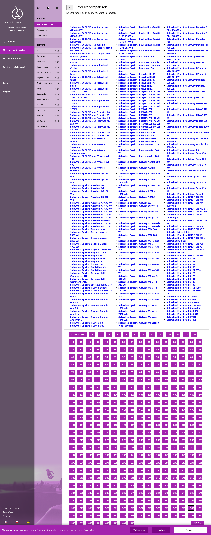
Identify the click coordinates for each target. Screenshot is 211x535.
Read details (89, 530)
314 (175, 477)
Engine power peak (48, 83)
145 (98, 402)
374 (141, 508)
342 (141, 492)
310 (141, 477)
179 (115, 417)
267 (183, 455)
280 (158, 462)
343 (149, 492)
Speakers (48, 115)
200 (158, 424)
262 (141, 455)
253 (200, 447)
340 (124, 492)
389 (132, 515)
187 (183, 417)
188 (192, 417)
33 (98, 349)
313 (166, 477)
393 (166, 515)
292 (124, 470)
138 (175, 394)
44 (191, 349)
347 (183, 492)
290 (107, 470)
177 (98, 417)
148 (124, 402)
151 (149, 402)
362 (175, 500)
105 (166, 379)
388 (124, 515)
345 (166, 492)
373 (132, 508)
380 (192, 508)
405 (132, 523)
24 (157, 341)
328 (158, 485)
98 (106, 379)
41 (166, 349)
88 (157, 372)
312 (158, 477)
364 (192, 500)
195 (115, 424)
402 (107, 523)
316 (192, 477)
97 (98, 379)
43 (183, 349)
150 (141, 402)
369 (98, 508)
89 (166, 372)
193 (98, 424)
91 (183, 372)
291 (115, 470)
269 (200, 455)
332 (192, 485)
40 (157, 349)
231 (149, 440)
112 (90, 387)
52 (123, 357)
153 (166, 402)
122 (175, 387)
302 (73, 477)
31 (81, 349)
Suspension (48, 94)
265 (166, 455)
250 (175, 447)
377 (166, 508)
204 (192, 424)
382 (73, 515)
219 (183, 432)
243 (115, 447)
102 (141, 379)
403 (115, 523)
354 (107, 500)
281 (166, 462)
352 (90, 500)
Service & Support (16, 66)
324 (124, 485)
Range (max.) (48, 67)
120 (158, 387)
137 (166, 394)
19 (115, 341)
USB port (48, 121)
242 (107, 447)
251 (183, 447)
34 (106, 349)
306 (107, 477)
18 (106, 341)
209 (98, 432)
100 (124, 379)
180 (124, 417)
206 (73, 432)
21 (132, 341)
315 (183, 477)
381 (200, 508)
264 (158, 455)
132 (124, 394)
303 (81, 477)
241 (98, 447)
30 (72, 349)
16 (89, 341)
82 (106, 372)
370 (107, 508)
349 (200, 492)
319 (81, 485)
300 (192, 470)
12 (186, 334)
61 (200, 357)
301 (200, 470)
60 (191, 357)
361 (166, 500)
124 (192, 387)
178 (107, 417)
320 (90, 485)
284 (192, 462)
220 (192, 432)
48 (89, 357)
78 (72, 372)
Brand (48, 50)
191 (81, 424)
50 (106, 357)
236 (192, 440)
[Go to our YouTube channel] (57, 8)
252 (192, 447)
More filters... (43, 126)
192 (90, 424)
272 (90, 462)
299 (183, 470)
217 (166, 432)
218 (175, 432)
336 (90, 492)
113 (98, 387)
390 (141, 515)
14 (72, 341)
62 (72, 364)
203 (183, 424)
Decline (161, 530)
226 (107, 440)
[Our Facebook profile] (48, 8)
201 (166, 424)
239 (81, 447)
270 (73, 462)
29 (200, 341)
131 (115, 394)
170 (175, 409)
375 (149, 508)
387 (115, 515)
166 (141, 409)
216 (158, 432)
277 (132, 462)
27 (183, 341)
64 (89, 364)
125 (200, 387)
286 (73, 470)
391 (149, 515)
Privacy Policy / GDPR (11, 508)
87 (149, 372)
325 (132, 485)
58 (174, 357)
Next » (197, 523)
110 (73, 387)
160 (90, 409)
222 (73, 440)
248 (158, 447)
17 (98, 341)
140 (192, 394)
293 (132, 470)
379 (183, 508)
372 (124, 508)
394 (175, 515)
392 (158, 515)
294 (141, 470)
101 (132, 379)
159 (81, 409)
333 (200, 485)
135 (149, 394)
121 (166, 387)
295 (149, 470)
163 (115, 409)
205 (200, 424)
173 (200, 409)
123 (183, 387)
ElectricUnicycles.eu (17, 15)
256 (90, 455)
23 (149, 341)
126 (73, 394)
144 (90, 402)
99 (115, 379)
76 (191, 364)
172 (192, 409)
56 (157, 357)
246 (141, 447)
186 (175, 417)
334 (73, 492)
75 (183, 364)
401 (98, 523)
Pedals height (48, 99)
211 (115, 432)
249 (166, 447)
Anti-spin (48, 110)
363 (183, 500)
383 (81, 515)
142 (73, 402)
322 (107, 485)
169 (166, 409)
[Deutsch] (28, 522)
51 (115, 357)
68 (123, 364)
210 (107, 432)
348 (192, 492)
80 (89, 372)
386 (107, 515)
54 (140, 357)
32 (89, 349)
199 (149, 424)
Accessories (42, 29)
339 (115, 492)
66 (106, 364)
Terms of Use (8, 512)
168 (158, 409)
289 (98, 470)
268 (192, 455)
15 (81, 341)
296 (158, 470)
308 (124, 477)
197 (132, 424)
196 (124, 424)
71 (149, 364)
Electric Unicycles (45, 24)
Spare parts (42, 35)
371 (115, 508)
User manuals (14, 58)
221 (200, 432)
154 (175, 402)
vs (88, 44)
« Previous (77, 334)
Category (48, 56)
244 (124, 447)
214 (141, 432)
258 (107, 455)
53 (132, 357)
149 (132, 402)
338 (107, 492)
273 (98, 462)
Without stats (139, 530)
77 (200, 364)
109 (200, 379)
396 (192, 515)
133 (132, 394)
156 (192, 402)
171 (183, 409)
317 (200, 477)
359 (149, 500)
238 (73, 447)
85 (132, 372)
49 (98, 357)
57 (166, 357)
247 (149, 447)
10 (169, 334)
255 (81, 455)
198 (141, 424)
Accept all (190, 530)
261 (132, 455)
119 (149, 387)
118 (141, 387)
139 (183, 394)
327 (149, 485)
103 (149, 379)
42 (174, 349)
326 (141, 485)
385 (98, 515)
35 (115, 349)
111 (81, 387)
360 (158, 500)
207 (81, 432)
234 (175, 440)
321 (98, 485)
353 (98, 500)
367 (81, 508)
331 (183, 485)
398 (73, 523)
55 (149, 357)
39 (149, 349)
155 (183, 402)
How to (11, 41)
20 (123, 341)
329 (166, 485)
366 (73, 508)
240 (90, 447)
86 (140, 372)
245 (132, 447)
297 (166, 470)
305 (98, 477)
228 (124, 440)
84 (123, 372)
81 (98, 372)
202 (175, 424)
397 (200, 515)
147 (115, 402)
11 (178, 334)
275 (115, 462)
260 (124, 455)
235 (183, 440)
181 (132, 417)
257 (98, 455)
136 (158, 394)
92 (191, 372)
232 (158, 440)
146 (107, 402)
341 (132, 492)
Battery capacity (48, 72)
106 (175, 379)
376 (158, 508)
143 (81, 402)
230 (141, 440)
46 (72, 357)
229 (132, 440)
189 (200, 417)
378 (175, 508)
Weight (48, 88)
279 (149, 462)
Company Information (11, 516)
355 (115, 500)
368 (90, 508)
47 (81, 357)
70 (140, 364)
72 (157, 364)
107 (183, 379)
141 (200, 394)
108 (192, 379)
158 (73, 409)
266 (175, 455)
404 (124, 523)
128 (90, 394)
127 (81, 394)
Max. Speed (48, 61)
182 (141, 417)
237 (200, 440)
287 (81, 470)
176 (90, 417)
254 (73, 455)
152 (158, 402)
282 (175, 462)
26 (174, 341)
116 (124, 387)
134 (141, 394)
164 (124, 409)
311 (149, 477)
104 (158, 379)
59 (183, 357)
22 (140, 341)
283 (183, 462)
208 (90, 432)
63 (81, 364)
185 (166, 417)
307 (115, 477)
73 (166, 364)
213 (132, 432)
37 (132, 349)
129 (98, 394)
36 (123, 349)
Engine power (48, 77)
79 (81, 372)
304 (90, 477)
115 (115, 387)
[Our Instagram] (38, 8)
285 (200, 462)
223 (81, 440)
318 (73, 485)
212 (124, 432)
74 (174, 364)
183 (149, 417)
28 (191, 341)
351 (81, 500)
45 (200, 349)
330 (175, 485)
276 (124, 462)
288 (90, 470)
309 (132, 477)
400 (90, 523)
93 (200, 372)
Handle (48, 104)
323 (115, 485)
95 (81, 379)
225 (98, 440)
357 (132, 500)
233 (166, 440)
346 (175, 492)
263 (149, 455)
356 (124, 500)
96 (89, 379)
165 (132, 409)
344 (158, 492)
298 (175, 470)
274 (107, 462)
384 (90, 515)
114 (107, 387)
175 (81, 417)
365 (200, 500)
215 (149, 432)
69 (132, 364)
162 (107, 409)
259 (115, 455)
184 (158, 417)
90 (174, 372)
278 (141, 462)
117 (132, 387)
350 (73, 500)
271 (81, 462)
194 (107, 424)
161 (98, 409)
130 (107, 394)
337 (98, 492)
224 (90, 440)
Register (7, 91)
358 (141, 500)
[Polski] (17, 522)
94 (72, 379)
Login (5, 82)
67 (115, 364)
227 (115, 440)
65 (98, 364)
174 (73, 417)
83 (115, 372)
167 (149, 409)
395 (183, 515)
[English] (5, 522)
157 (200, 402)
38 (140, 349)
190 (73, 424)
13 (195, 334)
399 (81, 523)
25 (166, 341)
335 (81, 492)
